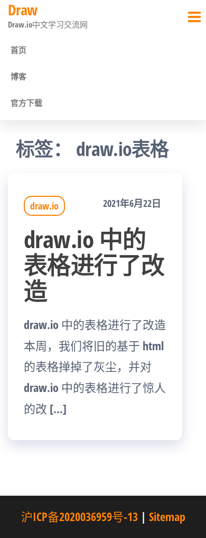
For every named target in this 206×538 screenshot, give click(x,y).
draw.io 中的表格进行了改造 (94, 265)
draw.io (44, 205)
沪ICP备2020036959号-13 (79, 516)
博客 (18, 76)
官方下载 (26, 102)
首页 (18, 49)
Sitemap (167, 516)
